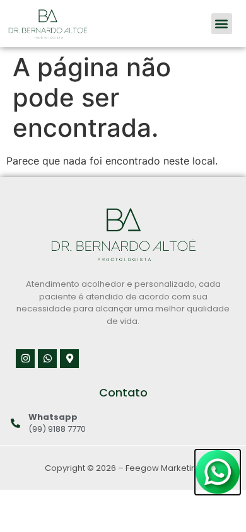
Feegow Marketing (164, 468)
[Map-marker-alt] (69, 358)
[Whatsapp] (47, 358)
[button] (221, 23)
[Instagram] (25, 358)
